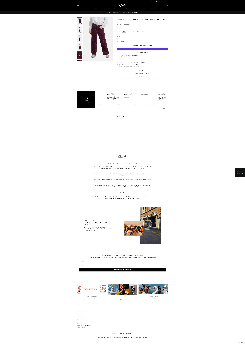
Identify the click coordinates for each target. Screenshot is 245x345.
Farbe (122, 34)
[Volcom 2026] (153, 289)
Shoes (121, 9)
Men (88, 9)
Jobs (78, 319)
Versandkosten (127, 24)
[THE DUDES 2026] (91, 289)
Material (142, 76)
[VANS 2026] (122, 289)
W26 (124, 31)
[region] (131, 99)
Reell (119, 17)
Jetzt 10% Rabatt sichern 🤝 (122, 269)
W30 (142, 31)
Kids (103, 9)
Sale (162, 9)
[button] (96, 98)
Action (144, 9)
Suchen (78, 314)
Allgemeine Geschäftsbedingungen (84, 325)
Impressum (79, 321)
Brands (136, 9)
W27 (128, 31)
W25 (119, 31)
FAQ (78, 310)
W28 (133, 31)
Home (83, 9)
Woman (96, 9)
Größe (119, 28)
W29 (138, 31)
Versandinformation (142, 73)
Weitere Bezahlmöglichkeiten (142, 52)
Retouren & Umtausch (81, 312)
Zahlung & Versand (81, 315)
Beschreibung (142, 70)
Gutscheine (154, 9)
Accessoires (111, 9)
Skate (128, 9)
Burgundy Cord (118, 37)
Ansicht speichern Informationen (127, 58)
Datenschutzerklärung (81, 323)
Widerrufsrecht (80, 317)
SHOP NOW (92, 298)
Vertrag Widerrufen (81, 327)
